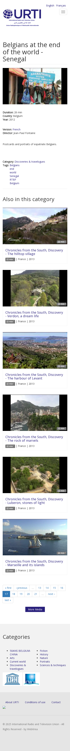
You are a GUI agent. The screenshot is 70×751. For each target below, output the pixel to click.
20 (28, 594)
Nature (44, 658)
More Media (35, 609)
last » (8, 600)
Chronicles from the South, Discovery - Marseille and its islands (34, 563)
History (44, 654)
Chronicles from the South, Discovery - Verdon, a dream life (34, 314)
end (12, 168)
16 (61, 588)
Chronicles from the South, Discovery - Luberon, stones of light (34, 501)
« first (8, 588)
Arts (12, 658)
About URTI (12, 702)
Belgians (15, 165)
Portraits (45, 661)
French (16, 129)
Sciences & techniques (53, 665)
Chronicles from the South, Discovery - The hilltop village (34, 252)
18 (13, 594)
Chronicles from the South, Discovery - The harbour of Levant (34, 376)
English (50, 5)
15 (54, 588)
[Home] (27, 18)
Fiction (44, 650)
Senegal (14, 176)
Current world (18, 661)
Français (61, 5)
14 (47, 588)
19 (21, 594)
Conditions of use (35, 702)
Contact (56, 702)
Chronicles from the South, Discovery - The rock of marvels (34, 439)
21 (35, 594)
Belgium (14, 183)
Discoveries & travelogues (30, 161)
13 (39, 588)
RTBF (13, 179)
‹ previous (21, 588)
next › (51, 594)
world (13, 172)
